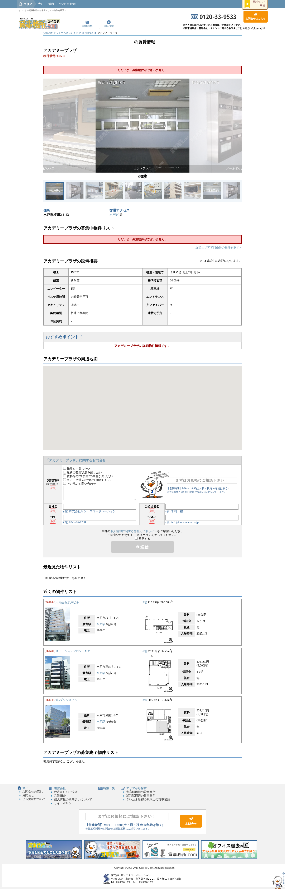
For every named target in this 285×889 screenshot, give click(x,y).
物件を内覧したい (78, 468)
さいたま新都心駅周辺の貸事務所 (148, 799)
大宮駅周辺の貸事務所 (140, 792)
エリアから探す (136, 788)
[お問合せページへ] (191, 826)
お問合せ (28, 795)
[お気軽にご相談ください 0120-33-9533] (213, 18)
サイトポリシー (64, 803)
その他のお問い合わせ (81, 483)
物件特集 (87, 26)
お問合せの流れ (32, 791)
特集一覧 (109, 788)
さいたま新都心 (68, 3)
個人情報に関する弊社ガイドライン (133, 531)
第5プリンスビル (66, 700)
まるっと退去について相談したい (88, 480)
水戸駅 (89, 33)
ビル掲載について (34, 799)
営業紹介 (60, 795)
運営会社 (60, 788)
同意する (144, 538)
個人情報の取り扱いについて (73, 799)
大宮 (41, 3)
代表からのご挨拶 (65, 792)
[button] (48, 125)
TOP (25, 788)
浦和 (51, 3)
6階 (144, 651)
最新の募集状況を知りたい (84, 472)
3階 (144, 602)
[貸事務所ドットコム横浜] (112, 858)
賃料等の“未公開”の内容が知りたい (89, 476)
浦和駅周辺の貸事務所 (140, 795)
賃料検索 (109, 26)
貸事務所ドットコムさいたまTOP (62, 33)
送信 (144, 547)
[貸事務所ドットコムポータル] (170, 858)
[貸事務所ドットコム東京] (54, 858)
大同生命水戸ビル (67, 602)
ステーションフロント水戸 (73, 651)
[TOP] (39, 28)
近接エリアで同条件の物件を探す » (218, 247)
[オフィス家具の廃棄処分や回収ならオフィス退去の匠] (229, 858)
